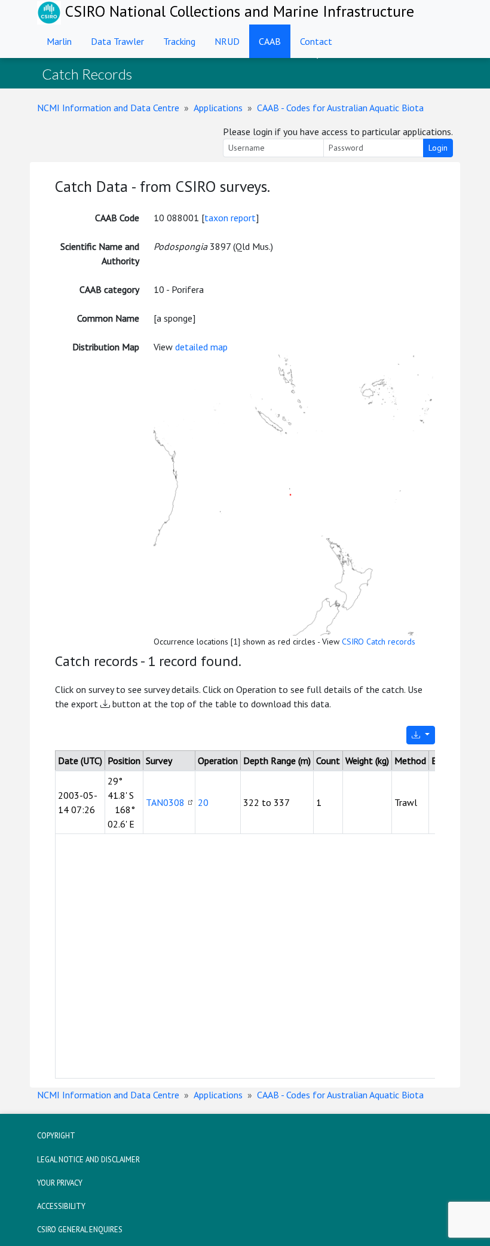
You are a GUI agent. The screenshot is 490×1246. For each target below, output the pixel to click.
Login (438, 147)
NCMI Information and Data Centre (108, 108)
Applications (218, 108)
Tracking (179, 41)
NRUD (227, 41)
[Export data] (420, 735)
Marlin (59, 41)
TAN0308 (165, 802)
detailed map (201, 347)
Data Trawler (117, 41)
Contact (316, 41)
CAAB (270, 41)
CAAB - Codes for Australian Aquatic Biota (340, 108)
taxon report (230, 218)
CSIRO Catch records (378, 641)
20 (203, 802)
